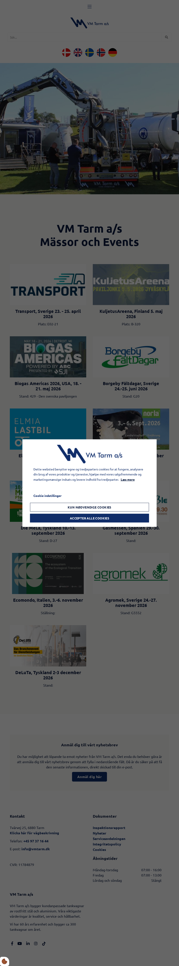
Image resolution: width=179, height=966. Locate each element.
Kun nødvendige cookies (89, 507)
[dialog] (89, 483)
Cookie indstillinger (47, 496)
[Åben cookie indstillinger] (4, 961)
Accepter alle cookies (89, 518)
